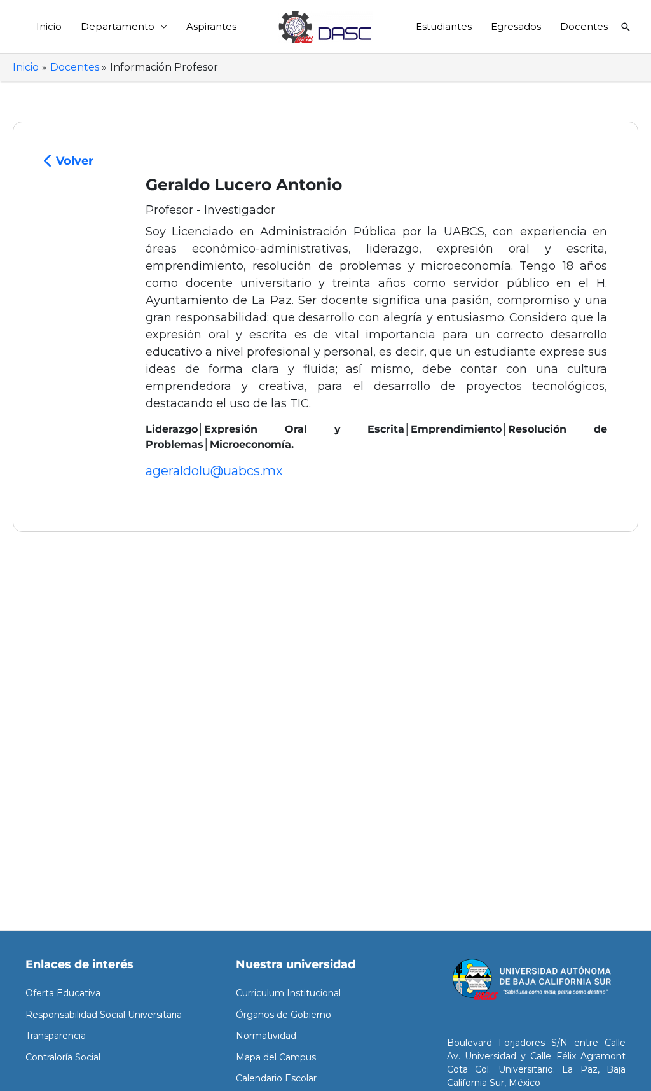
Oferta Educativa (62, 993)
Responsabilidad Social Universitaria (103, 1014)
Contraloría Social (62, 1057)
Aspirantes (211, 26)
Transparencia (55, 1035)
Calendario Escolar (276, 1078)
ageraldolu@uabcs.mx (214, 470)
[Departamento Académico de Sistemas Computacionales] (325, 26)
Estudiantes (444, 26)
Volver (73, 160)
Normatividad (266, 1035)
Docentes (584, 26)
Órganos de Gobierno (283, 1014)
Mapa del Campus (276, 1057)
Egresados (516, 26)
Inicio (49, 26)
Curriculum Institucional (288, 993)
